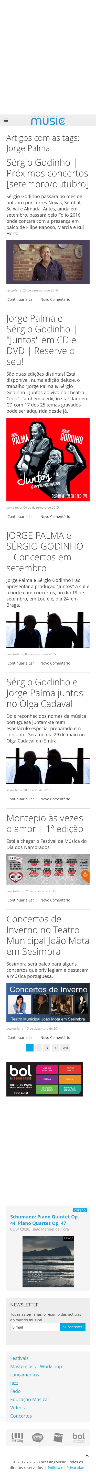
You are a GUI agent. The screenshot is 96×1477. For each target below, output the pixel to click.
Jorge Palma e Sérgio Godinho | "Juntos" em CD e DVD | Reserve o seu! (42, 340)
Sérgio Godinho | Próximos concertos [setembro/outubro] (47, 173)
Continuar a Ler (20, 299)
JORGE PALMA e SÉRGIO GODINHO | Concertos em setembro (44, 551)
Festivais (19, 1358)
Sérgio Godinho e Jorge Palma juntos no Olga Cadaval (44, 693)
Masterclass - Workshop (36, 1366)
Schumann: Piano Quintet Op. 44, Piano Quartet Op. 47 (44, 1220)
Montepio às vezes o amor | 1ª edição (44, 823)
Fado (15, 1391)
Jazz (14, 1383)
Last (64, 1047)
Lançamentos (24, 1375)
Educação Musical (29, 1399)
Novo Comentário (55, 299)
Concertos (21, 1416)
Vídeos (17, 1407)
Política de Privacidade (67, 1467)
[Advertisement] (48, 57)
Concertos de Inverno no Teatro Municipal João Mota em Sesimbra (48, 935)
